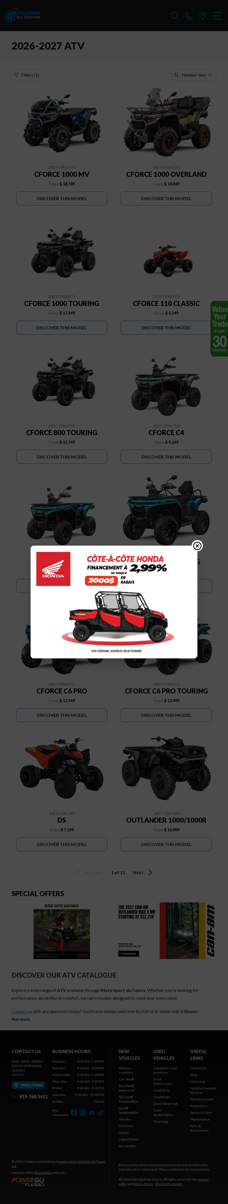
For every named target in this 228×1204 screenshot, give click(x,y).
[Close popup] (197, 545)
